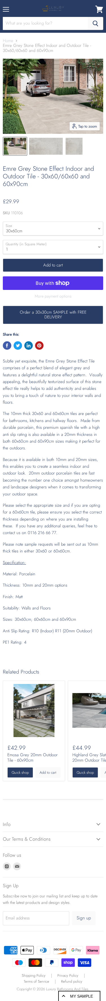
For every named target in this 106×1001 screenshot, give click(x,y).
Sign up (84, 918)
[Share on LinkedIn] (28, 345)
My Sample (81, 996)
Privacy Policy (67, 975)
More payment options (53, 296)
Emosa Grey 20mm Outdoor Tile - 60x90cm (32, 758)
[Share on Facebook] (7, 345)
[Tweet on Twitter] (18, 345)
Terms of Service (36, 981)
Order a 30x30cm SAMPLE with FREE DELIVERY (53, 314)
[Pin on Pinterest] (39, 345)
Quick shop (20, 772)
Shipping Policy (34, 975)
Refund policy (71, 981)
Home (8, 40)
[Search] (95, 23)
